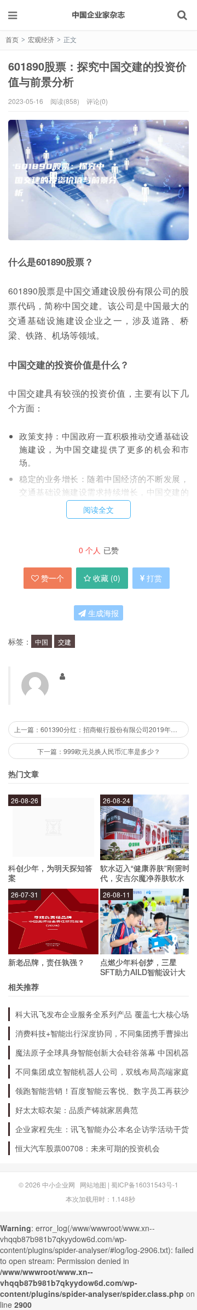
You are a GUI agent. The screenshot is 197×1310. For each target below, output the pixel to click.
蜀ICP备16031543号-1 (144, 1184)
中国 (41, 641)
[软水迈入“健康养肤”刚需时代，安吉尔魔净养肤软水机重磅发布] (145, 827)
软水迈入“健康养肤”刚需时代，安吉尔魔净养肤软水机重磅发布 (145, 877)
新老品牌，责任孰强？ (46, 962)
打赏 (154, 577)
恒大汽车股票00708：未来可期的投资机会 (87, 1148)
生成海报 (102, 612)
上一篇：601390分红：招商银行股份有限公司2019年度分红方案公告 (101, 729)
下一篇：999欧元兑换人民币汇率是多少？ (98, 751)
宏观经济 (41, 39)
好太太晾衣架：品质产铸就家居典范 (76, 1109)
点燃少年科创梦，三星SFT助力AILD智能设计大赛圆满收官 (143, 972)
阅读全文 (98, 509)
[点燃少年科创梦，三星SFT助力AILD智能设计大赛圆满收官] (145, 921)
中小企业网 (98, 14)
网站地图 (93, 1184)
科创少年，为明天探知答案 (50, 872)
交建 (64, 641)
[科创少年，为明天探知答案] (53, 827)
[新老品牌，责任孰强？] (53, 921)
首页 (12, 39)
